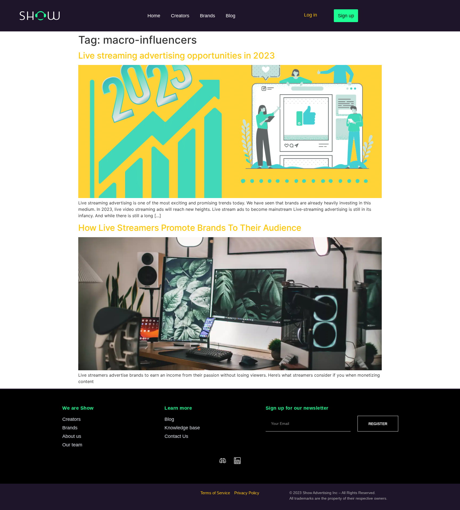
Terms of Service (215, 493)
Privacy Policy (246, 493)
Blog (230, 15)
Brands (207, 15)
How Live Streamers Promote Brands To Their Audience (189, 228)
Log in (310, 15)
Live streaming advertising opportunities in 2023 (176, 55)
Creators (180, 15)
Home (153, 15)
